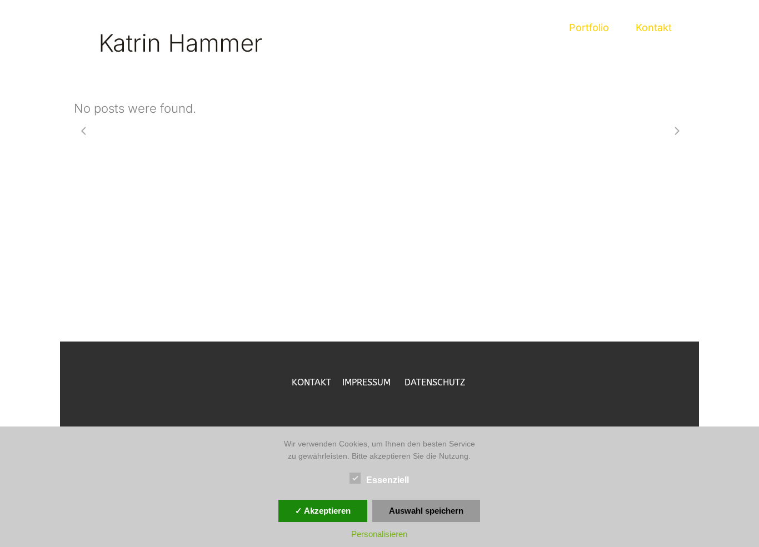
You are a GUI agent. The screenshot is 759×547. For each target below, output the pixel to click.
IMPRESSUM (373, 382)
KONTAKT (317, 382)
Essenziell (387, 480)
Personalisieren (379, 534)
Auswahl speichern (426, 510)
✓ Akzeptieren (323, 510)
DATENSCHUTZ (435, 382)
